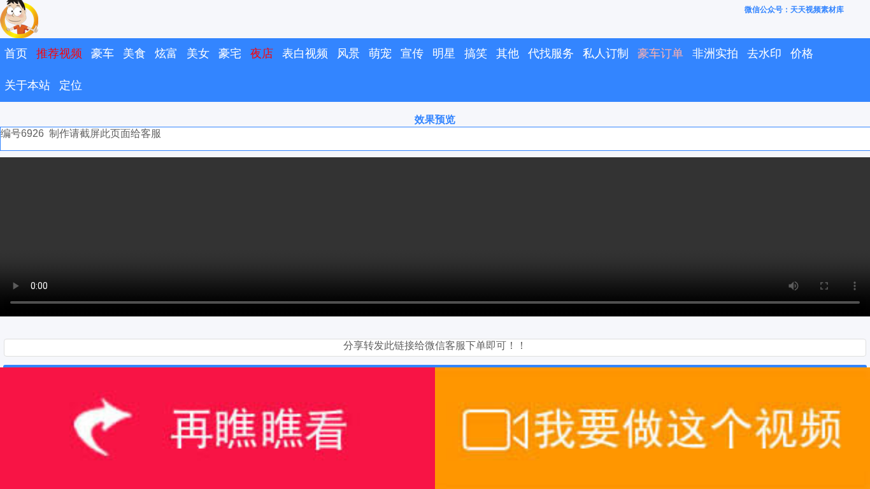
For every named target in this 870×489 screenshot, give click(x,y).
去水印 (764, 53)
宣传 (412, 53)
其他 (507, 53)
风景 (348, 53)
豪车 (102, 53)
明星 (443, 53)
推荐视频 (59, 53)
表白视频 (305, 53)
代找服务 (551, 53)
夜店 (261, 53)
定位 (70, 85)
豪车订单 (660, 53)
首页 (15, 53)
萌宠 (380, 53)
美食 (134, 53)
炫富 (166, 53)
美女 (198, 53)
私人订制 (606, 53)
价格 (801, 53)
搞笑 (475, 53)
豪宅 (229, 53)
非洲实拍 (715, 53)
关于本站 (27, 85)
